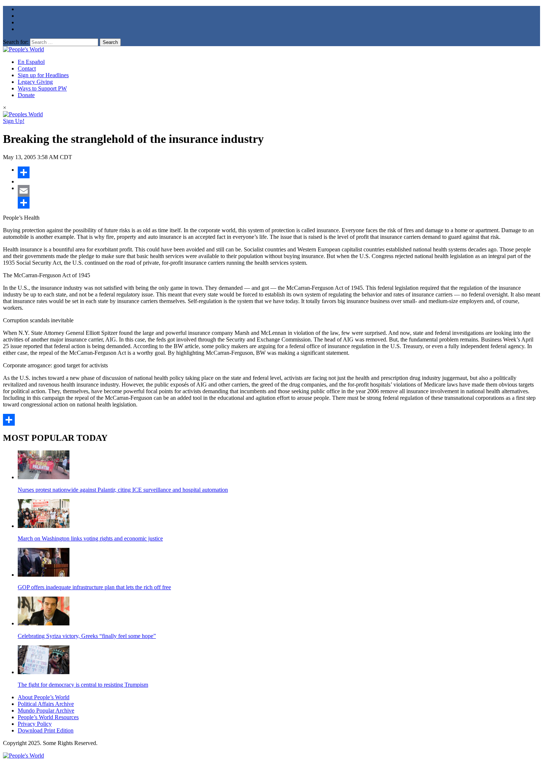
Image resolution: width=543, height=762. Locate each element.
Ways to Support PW (42, 88)
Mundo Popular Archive (46, 710)
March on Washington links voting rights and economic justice (90, 538)
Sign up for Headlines (43, 75)
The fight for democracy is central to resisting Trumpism (83, 685)
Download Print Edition (46, 730)
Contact (27, 68)
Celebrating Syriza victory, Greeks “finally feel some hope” (87, 636)
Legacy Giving (35, 82)
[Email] (279, 191)
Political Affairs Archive (46, 704)
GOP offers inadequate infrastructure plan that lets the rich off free (94, 587)
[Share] (279, 172)
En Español (31, 62)
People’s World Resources (48, 717)
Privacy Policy (35, 724)
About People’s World (43, 697)
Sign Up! (13, 121)
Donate (26, 95)
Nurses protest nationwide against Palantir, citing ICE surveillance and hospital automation (123, 490)
